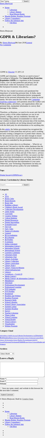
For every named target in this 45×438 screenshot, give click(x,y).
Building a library (11, 205)
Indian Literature (11, 244)
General (29, 43)
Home (7, 411)
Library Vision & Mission (14, 268)
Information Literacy (12, 246)
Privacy (19, 175)
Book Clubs (9, 199)
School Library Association (15, 304)
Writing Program (11, 326)
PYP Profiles (10, 291)
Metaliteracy (9, 281)
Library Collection (12, 261)
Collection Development (14, 209)
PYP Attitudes (10, 289)
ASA (7, 196)
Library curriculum (12, 263)
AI (6, 194)
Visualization (10, 324)
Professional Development (15, 285)
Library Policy (10, 266)
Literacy (8, 272)
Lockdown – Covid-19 (13, 274)
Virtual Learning (11, 317)
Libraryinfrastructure (12, 270)
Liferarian (13, 414)
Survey (7, 311)
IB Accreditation (11, 235)
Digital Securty (5, 175)
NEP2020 (8, 283)
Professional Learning (13, 287)
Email (3, 381)
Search (26, 1)
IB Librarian (9, 237)
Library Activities (11, 259)
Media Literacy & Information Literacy (19, 278)
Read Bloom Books (17, 418)
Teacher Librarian (11, 313)
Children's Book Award (14, 207)
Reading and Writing (13, 296)
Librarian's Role (11, 255)
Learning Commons (12, 253)
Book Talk (9, 203)
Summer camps (10, 307)
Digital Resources (11, 220)
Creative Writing (11, 216)
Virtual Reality (10, 320)
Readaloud (9, 294)
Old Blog (13, 427)
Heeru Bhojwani (6, 4)
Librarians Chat (11, 257)
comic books (9, 212)
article (7, 129)
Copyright (8, 214)
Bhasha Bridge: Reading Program (17, 420)
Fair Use (8, 227)
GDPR (14, 175)
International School (12, 250)
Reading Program (11, 298)
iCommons (9, 242)
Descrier (11, 72)
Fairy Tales (9, 229)
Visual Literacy (10, 322)
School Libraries (11, 302)
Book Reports (10, 201)
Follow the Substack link (14, 424)
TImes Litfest (10, 315)
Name (3, 379)
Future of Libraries (12, 231)
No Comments (5, 45)
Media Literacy (10, 276)
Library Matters (15, 416)
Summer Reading (11, 309)
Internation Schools (12, 248)
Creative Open (27, 399)
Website (3, 384)
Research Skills (10, 300)
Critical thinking (11, 218)
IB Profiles (9, 240)
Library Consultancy (12, 422)
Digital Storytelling (12, 222)
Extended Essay (11, 224)
